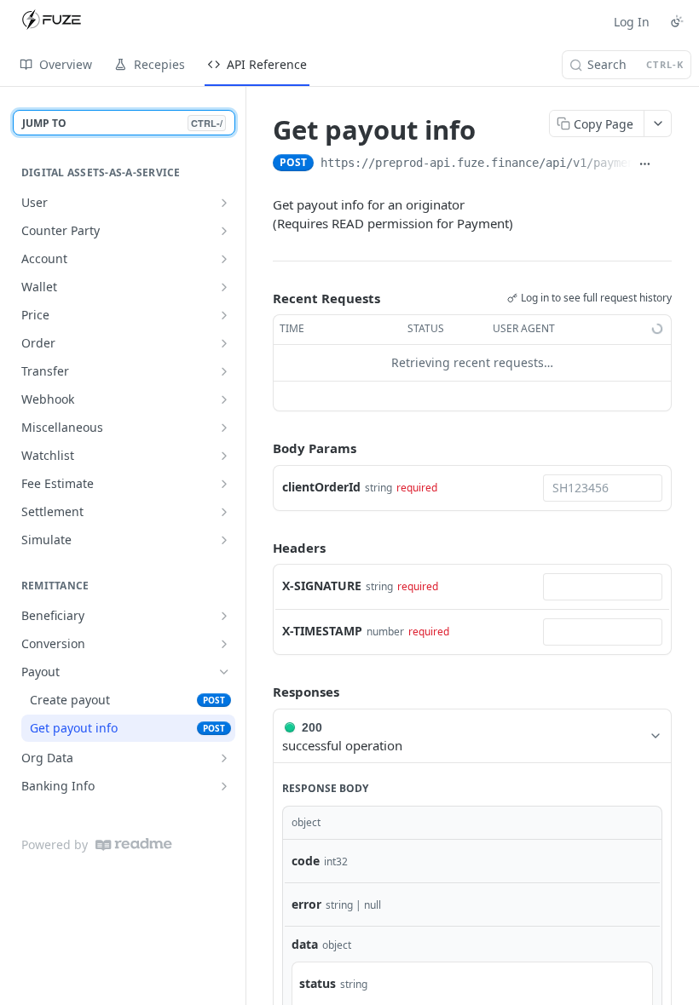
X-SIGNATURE (321, 585)
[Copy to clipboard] (665, 164)
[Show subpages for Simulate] (224, 540)
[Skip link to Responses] (261, 691)
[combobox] (602, 488)
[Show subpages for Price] (224, 315)
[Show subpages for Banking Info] (224, 786)
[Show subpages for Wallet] (224, 287)
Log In (632, 22)
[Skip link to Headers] (261, 548)
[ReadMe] (133, 844)
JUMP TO (122, 123)
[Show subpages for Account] (224, 259)
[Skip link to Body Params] (261, 448)
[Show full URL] (644, 164)
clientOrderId (321, 487)
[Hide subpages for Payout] (224, 672)
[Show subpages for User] (224, 203)
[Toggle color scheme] (676, 21)
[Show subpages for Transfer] (224, 371)
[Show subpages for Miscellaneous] (224, 427)
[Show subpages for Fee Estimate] (224, 484)
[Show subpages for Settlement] (224, 512)
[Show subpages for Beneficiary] (224, 616)
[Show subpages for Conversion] (224, 644)
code (306, 861)
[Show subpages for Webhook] (224, 399)
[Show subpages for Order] (224, 343)
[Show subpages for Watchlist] (224, 455)
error (306, 904)
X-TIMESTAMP (322, 631)
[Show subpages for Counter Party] (224, 231)
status (317, 983)
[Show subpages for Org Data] (224, 758)
